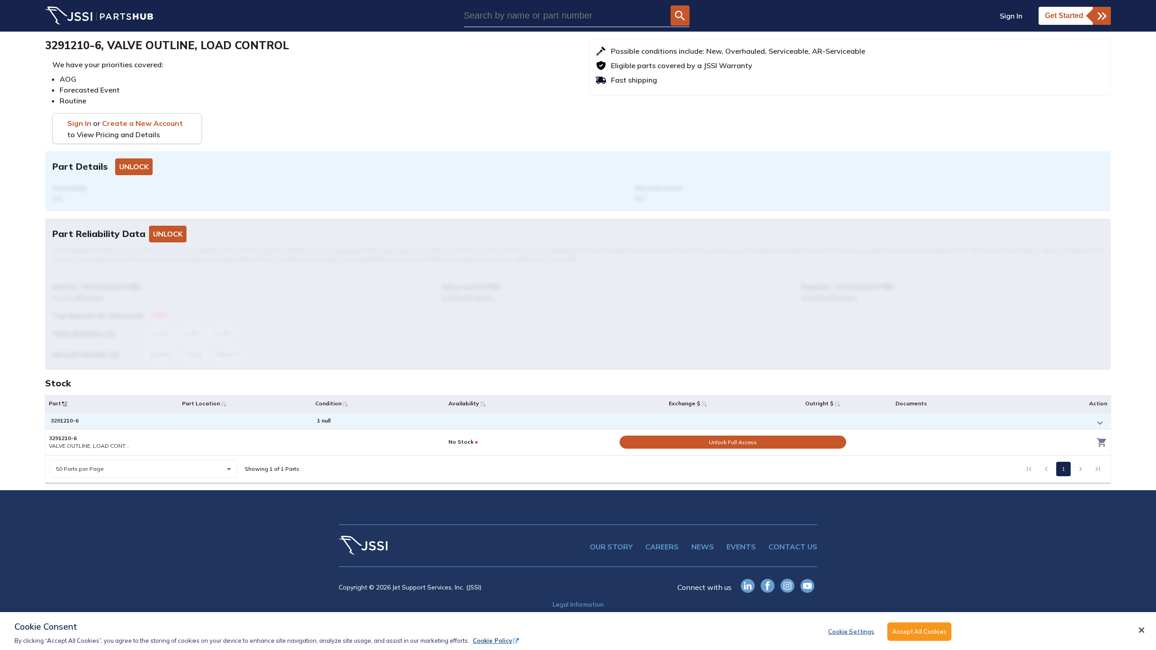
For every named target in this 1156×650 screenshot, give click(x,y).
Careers (662, 546)
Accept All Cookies (919, 631)
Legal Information (578, 604)
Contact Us (793, 546)
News (702, 546)
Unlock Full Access (733, 442)
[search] (680, 15)
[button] (64, 404)
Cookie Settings (851, 631)
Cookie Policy (492, 640)
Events (741, 546)
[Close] (1141, 630)
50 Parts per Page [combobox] (80, 468)
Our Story (611, 546)
